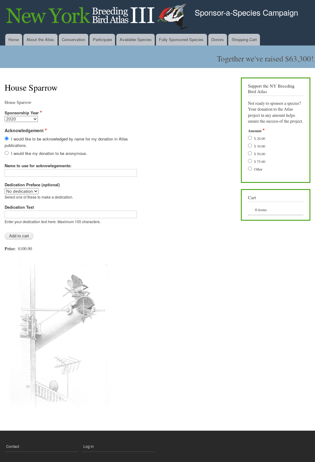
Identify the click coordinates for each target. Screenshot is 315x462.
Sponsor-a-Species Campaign (246, 12)
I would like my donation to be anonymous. (49, 153)
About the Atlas (40, 39)
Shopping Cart (244, 39)
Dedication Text (19, 207)
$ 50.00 (259, 153)
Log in (88, 446)
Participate (102, 39)
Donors (217, 39)
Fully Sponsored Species (181, 39)
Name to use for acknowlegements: (38, 165)
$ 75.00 (259, 161)
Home (13, 39)
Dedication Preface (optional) (32, 185)
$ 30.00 (259, 146)
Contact (12, 446)
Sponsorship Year (22, 113)
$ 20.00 (259, 138)
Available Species (136, 39)
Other (258, 169)
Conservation (73, 39)
